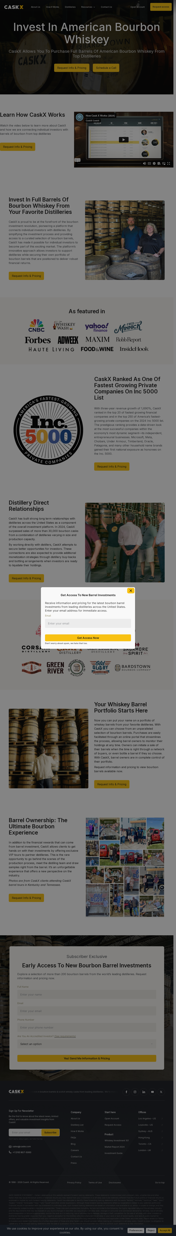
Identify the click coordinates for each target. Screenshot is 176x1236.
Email (48, 615)
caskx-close (130, 590)
